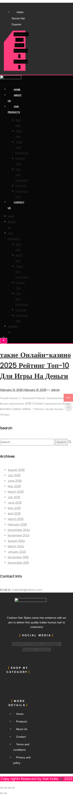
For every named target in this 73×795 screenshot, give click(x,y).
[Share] (9, 787)
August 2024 (16, 541)
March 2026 (16, 492)
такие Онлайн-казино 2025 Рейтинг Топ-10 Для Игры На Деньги (35, 365)
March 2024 (16, 546)
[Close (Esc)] (13, 787)
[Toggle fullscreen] (5, 787)
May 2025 (14, 508)
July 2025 (14, 497)
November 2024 (19, 535)
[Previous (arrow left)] (1, 793)
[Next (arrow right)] (5, 793)
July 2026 (14, 475)
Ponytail (21, 186)
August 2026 (16, 470)
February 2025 (17, 524)
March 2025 (16, 519)
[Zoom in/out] (1, 787)
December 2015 (18, 563)
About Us (15, 98)
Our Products (14, 109)
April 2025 (14, 514)
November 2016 (18, 557)
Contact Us (16, 205)
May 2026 (14, 486)
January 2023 (17, 552)
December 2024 (19, 530)
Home (17, 89)
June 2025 (15, 503)
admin (55, 390)
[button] (18, 681)
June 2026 (15, 481)
